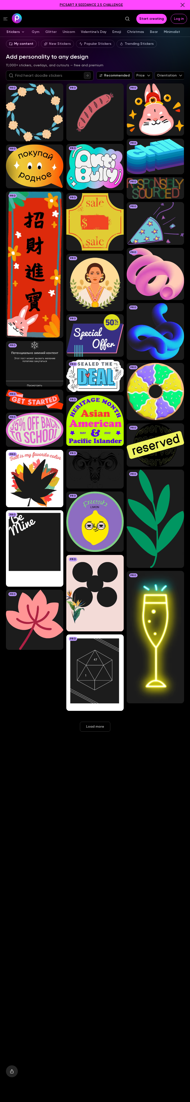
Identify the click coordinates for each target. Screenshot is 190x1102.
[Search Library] (87, 75)
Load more (95, 726)
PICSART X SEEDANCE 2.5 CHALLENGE (91, 5)
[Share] (12, 1071)
